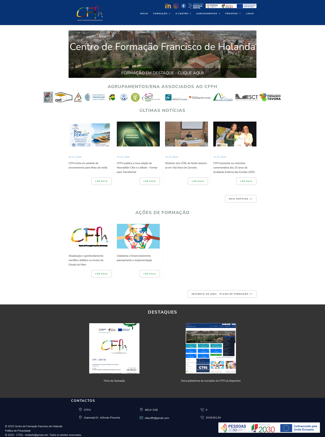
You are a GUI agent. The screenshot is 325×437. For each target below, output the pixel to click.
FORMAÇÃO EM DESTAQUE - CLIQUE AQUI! (162, 73)
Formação (160, 13)
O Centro (182, 13)
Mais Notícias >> (241, 198)
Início (144, 13)
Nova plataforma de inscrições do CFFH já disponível (211, 380)
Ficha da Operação (114, 380)
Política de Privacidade (18, 430)
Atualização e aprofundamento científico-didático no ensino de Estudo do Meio (86, 260)
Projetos (231, 13)
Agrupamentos (206, 13)
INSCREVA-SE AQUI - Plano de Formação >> (222, 294)
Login (250, 13)
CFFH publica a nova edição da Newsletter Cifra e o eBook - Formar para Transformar (137, 168)
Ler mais (101, 181)
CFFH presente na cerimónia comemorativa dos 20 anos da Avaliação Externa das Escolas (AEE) (234, 168)
